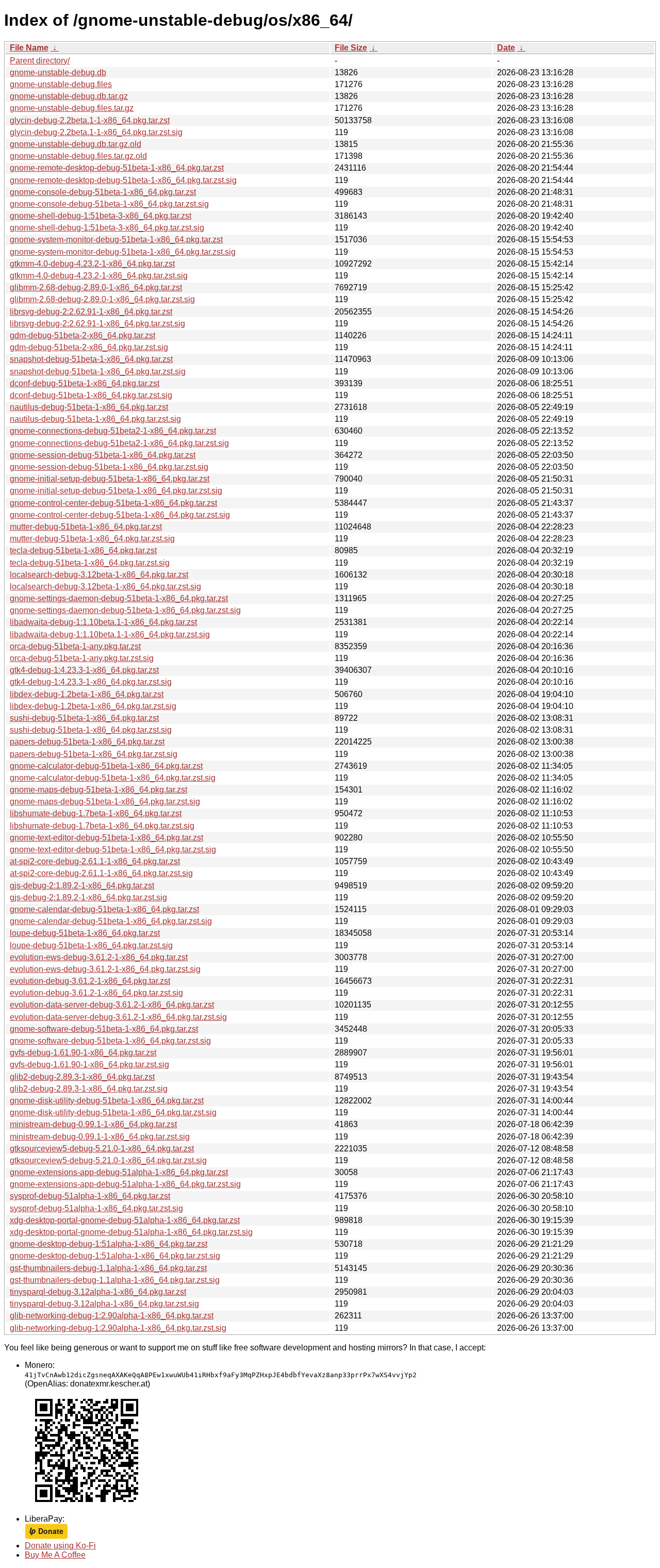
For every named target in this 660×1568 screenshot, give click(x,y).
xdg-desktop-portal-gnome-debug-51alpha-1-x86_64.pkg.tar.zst (125, 1220)
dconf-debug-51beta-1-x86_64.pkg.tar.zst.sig (91, 395)
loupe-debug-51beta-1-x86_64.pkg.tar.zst (85, 933)
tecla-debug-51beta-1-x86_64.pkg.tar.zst (83, 550)
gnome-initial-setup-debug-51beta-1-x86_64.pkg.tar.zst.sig (116, 490)
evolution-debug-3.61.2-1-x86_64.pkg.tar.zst (90, 981)
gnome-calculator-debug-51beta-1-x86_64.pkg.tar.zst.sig (113, 777)
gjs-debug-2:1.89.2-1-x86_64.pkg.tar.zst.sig (88, 897)
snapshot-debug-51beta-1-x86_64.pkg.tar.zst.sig (98, 371)
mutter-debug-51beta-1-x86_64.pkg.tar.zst (86, 526)
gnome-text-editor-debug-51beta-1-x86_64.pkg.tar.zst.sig (113, 849)
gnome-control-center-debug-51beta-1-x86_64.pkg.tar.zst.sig (120, 514)
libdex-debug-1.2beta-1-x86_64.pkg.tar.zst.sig (93, 706)
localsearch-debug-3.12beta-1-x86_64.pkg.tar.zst (99, 574)
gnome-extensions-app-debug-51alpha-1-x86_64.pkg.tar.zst (119, 1172)
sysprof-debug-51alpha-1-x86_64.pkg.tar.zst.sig (96, 1208)
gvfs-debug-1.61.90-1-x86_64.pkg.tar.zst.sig (89, 1064)
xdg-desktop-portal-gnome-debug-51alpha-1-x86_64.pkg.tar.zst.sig (131, 1232)
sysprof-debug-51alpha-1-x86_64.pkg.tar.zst (90, 1196)
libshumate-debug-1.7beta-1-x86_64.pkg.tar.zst (96, 813)
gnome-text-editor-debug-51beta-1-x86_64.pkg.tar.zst (106, 837)
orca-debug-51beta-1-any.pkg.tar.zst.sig (82, 658)
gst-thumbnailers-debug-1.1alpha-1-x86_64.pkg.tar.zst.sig (115, 1280)
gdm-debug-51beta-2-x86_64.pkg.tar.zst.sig (89, 347)
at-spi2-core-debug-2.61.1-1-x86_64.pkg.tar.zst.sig (101, 873)
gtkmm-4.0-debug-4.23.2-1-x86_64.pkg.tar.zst (92, 263)
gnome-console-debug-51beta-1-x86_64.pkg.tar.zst (103, 192)
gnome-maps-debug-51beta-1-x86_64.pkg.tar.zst (98, 789)
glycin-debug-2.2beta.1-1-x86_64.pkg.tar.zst (90, 120)
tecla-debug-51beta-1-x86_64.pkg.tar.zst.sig (90, 562)
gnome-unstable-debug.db (58, 72)
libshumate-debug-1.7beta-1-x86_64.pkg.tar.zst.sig (102, 825)
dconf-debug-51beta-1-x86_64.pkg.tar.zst (84, 383)
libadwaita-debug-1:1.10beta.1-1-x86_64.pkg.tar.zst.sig (110, 634)
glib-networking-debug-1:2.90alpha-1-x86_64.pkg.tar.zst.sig (118, 1328)
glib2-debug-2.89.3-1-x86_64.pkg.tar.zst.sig (89, 1088)
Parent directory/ (40, 60)
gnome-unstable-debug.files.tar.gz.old (78, 156)
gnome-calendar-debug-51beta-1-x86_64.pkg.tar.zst (104, 909)
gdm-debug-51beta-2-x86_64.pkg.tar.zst (82, 335)
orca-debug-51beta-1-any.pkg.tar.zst (75, 646)
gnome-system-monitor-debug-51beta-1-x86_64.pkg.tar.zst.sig (123, 251)
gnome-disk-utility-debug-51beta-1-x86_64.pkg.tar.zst (107, 1100)
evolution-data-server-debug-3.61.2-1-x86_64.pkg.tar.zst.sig (118, 1017)
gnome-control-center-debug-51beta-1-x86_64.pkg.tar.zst (113, 503)
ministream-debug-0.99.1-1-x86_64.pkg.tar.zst (93, 1124)
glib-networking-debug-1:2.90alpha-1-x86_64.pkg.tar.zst (111, 1315)
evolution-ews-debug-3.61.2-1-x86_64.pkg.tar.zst (99, 957)
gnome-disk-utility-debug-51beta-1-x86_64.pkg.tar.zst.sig (113, 1112)
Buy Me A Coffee (55, 1554)
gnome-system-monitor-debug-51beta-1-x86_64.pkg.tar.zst (116, 239)
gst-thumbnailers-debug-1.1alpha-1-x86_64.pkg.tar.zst (108, 1268)
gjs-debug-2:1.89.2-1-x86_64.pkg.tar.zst (82, 885)
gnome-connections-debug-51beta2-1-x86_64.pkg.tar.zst (113, 430)
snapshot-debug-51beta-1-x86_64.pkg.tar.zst (91, 359)
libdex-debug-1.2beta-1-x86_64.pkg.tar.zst (86, 694)
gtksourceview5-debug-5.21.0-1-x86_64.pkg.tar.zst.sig (108, 1160)
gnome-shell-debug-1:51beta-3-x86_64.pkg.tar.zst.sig (107, 227)
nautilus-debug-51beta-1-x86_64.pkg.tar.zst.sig (95, 419)
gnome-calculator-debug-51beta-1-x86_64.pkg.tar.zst (106, 766)
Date (506, 47)
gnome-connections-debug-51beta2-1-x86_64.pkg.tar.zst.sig (119, 443)
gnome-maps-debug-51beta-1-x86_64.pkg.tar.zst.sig (105, 801)
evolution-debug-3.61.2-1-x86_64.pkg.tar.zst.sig (96, 992)
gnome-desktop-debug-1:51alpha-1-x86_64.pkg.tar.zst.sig (115, 1255)
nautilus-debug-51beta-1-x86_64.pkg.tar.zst (89, 407)
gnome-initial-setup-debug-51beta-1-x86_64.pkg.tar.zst (109, 478)
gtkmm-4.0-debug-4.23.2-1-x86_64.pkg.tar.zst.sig (99, 275)
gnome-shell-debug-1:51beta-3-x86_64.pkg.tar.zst (100, 215)
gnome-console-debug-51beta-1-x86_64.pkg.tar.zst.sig (109, 204)
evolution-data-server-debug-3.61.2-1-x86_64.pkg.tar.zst (112, 1004)
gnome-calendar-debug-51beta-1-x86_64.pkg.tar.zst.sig (111, 921)
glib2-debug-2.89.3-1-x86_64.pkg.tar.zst (82, 1076)
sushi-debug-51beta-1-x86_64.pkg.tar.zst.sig (91, 729)
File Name (29, 47)
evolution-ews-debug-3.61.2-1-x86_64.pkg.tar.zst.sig (105, 969)
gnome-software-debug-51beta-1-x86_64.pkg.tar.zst (104, 1029)
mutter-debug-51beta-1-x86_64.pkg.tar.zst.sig (92, 538)
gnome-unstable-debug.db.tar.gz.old (75, 144)
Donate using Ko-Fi (60, 1545)
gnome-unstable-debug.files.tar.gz (72, 108)
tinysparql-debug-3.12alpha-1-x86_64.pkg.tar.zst (98, 1292)
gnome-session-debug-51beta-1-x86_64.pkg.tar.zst (102, 455)
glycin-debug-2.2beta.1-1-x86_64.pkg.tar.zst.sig (96, 132)
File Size (351, 47)
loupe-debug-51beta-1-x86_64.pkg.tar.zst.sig (91, 945)
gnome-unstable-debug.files (61, 84)
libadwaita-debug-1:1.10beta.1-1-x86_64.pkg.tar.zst (103, 622)
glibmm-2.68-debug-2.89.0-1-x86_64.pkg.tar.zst (96, 287)
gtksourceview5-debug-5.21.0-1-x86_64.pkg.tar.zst (102, 1148)
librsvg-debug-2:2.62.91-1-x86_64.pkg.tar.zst (91, 311)
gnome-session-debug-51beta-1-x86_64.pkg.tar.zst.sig (109, 467)
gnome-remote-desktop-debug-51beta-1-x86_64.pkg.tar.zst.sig (123, 180)
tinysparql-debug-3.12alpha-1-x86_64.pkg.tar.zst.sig (104, 1303)
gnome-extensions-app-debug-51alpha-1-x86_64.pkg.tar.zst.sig (125, 1184)
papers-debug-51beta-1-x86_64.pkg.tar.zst (87, 741)
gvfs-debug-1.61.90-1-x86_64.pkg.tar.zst (83, 1052)
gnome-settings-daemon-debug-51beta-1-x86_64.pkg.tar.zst (119, 598)
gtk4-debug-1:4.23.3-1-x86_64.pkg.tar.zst (84, 670)
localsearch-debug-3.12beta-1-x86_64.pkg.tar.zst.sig (105, 586)
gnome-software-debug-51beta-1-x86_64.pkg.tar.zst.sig (110, 1040)
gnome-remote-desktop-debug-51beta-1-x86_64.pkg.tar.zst (117, 167)
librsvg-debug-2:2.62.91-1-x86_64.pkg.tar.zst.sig (97, 323)
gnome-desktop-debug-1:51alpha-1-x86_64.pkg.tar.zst (108, 1244)
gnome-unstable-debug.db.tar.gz (69, 96)
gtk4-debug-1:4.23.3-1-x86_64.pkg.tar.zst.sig (91, 682)
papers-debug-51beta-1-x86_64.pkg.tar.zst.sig (93, 754)
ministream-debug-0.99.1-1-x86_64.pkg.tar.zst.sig (100, 1136)
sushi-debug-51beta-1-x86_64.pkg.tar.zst (84, 718)
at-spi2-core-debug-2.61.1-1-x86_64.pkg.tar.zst (95, 861)
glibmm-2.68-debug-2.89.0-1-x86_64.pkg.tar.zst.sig (102, 299)
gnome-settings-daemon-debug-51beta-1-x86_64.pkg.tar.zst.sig (125, 610)
